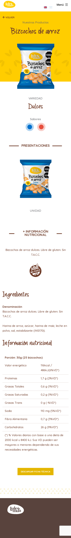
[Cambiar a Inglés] (45, 7)
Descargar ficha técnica (35, 471)
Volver (10, 17)
